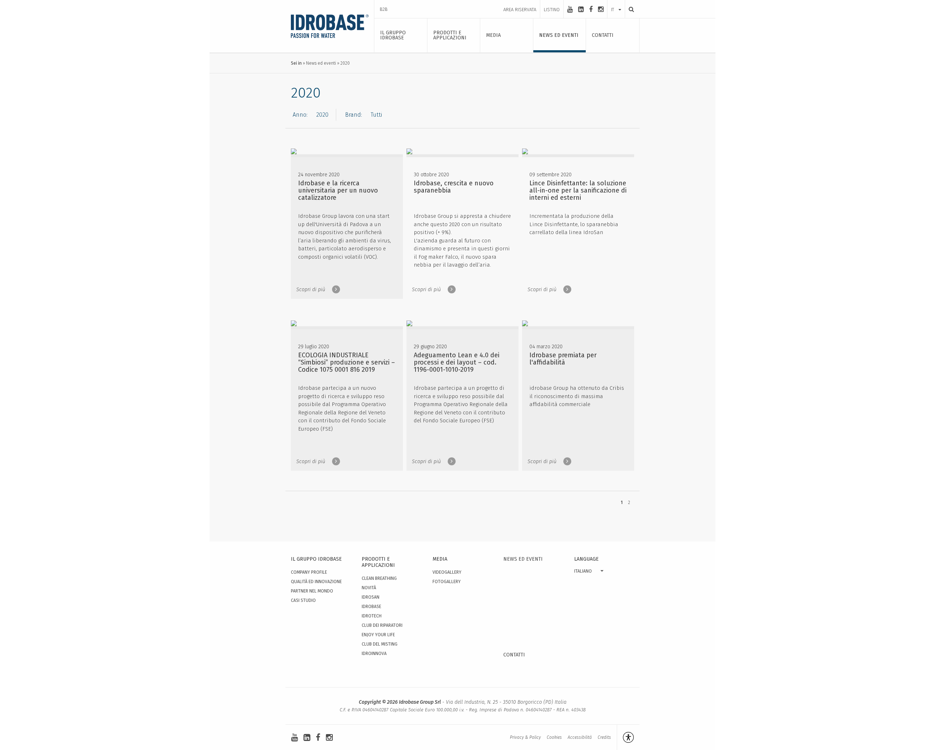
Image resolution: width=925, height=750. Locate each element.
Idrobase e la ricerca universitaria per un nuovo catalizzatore (338, 190)
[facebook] (591, 9)
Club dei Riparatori (382, 625)
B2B (384, 9)
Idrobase (371, 606)
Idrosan (370, 597)
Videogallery (447, 572)
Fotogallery (447, 581)
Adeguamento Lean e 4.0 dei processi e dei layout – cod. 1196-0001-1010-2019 (456, 362)
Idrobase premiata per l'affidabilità (563, 358)
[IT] (616, 2)
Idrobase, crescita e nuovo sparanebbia (454, 186)
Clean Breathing (379, 578)
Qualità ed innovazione (316, 581)
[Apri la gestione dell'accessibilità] (625, 737)
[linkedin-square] (581, 9)
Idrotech (372, 615)
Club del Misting (379, 644)
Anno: (300, 115)
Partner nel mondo (312, 591)
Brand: (353, 115)
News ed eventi (321, 63)
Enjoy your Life (378, 634)
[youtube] (570, 9)
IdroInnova (374, 653)
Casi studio (303, 600)
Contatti (514, 655)
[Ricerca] (629, 9)
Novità (369, 587)
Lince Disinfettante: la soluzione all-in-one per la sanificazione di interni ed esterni (578, 190)
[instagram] (600, 9)
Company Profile (309, 572)
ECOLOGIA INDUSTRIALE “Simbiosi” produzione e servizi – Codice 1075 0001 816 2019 (346, 362)
